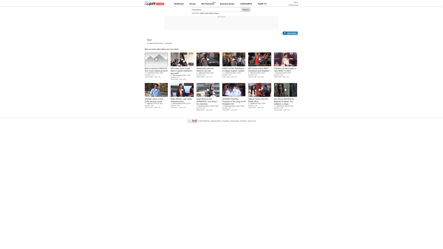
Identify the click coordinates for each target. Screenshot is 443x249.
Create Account (293, 5)
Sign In (296, 2)
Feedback (243, 121)
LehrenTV (150, 73)
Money (193, 4)
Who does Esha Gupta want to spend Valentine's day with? (181, 70)
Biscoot (252, 73)
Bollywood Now (204, 106)
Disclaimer (226, 121)
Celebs (202, 13)
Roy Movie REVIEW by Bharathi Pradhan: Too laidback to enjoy (284, 101)
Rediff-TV (262, 4)
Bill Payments (207, 4)
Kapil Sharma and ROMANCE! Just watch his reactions (206, 101)
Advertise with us (216, 121)
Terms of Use (252, 121)
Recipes (216, 13)
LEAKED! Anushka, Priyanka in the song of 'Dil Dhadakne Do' (233, 101)
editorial (201, 73)
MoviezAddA (177, 75)
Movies (211, 13)
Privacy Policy (234, 121)
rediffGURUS (246, 4)
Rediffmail (179, 4)
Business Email (227, 4)
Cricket (207, 13)
